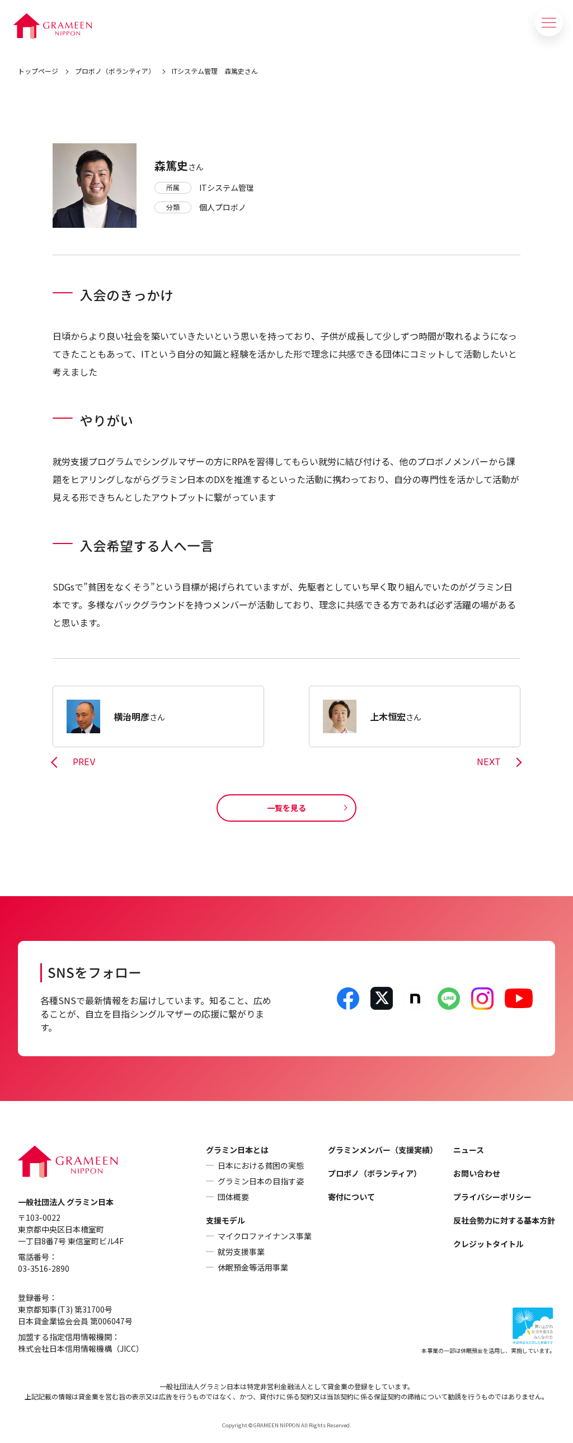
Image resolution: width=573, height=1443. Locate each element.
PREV (84, 762)
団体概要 (233, 1196)
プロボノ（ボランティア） (115, 71)
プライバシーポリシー (492, 1196)
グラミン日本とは (237, 1149)
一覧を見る (286, 807)
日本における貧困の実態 (261, 1165)
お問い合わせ (476, 1173)
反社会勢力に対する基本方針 (504, 1220)
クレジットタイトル (488, 1243)
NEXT (488, 762)
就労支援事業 (241, 1251)
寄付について (351, 1196)
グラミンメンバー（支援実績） (383, 1149)
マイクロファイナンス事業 (265, 1235)
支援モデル (225, 1220)
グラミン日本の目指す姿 (261, 1181)
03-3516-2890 (43, 1268)
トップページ (38, 71)
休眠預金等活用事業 (253, 1267)
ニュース (468, 1149)
